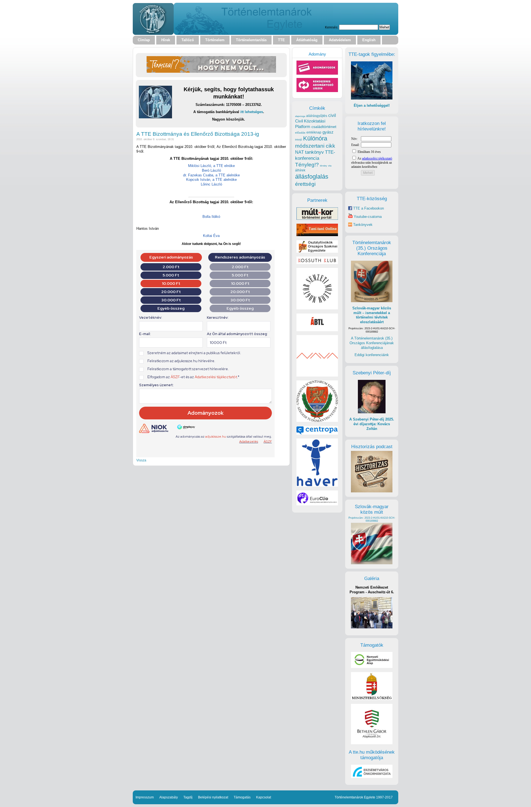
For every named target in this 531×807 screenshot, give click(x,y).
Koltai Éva (211, 236)
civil (332, 115)
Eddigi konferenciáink (372, 355)
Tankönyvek (363, 225)
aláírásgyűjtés (316, 116)
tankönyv (314, 152)
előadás (300, 132)
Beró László (211, 170)
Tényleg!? (307, 165)
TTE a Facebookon (368, 208)
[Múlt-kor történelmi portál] (317, 218)
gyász (328, 132)
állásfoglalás (311, 176)
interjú (298, 139)
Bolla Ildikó (211, 217)
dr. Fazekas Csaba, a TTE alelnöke (211, 175)
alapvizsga (300, 116)
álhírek (300, 170)
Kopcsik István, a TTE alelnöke (211, 179)
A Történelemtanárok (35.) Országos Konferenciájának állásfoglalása (372, 342)
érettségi (305, 184)
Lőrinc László (211, 184)
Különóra (315, 138)
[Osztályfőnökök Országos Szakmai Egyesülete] (317, 251)
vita (329, 165)
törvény (323, 165)
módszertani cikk (315, 146)
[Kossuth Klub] (317, 263)
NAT (299, 152)
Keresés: (331, 27)
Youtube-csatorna (367, 217)
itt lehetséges (251, 112)
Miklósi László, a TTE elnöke (211, 166)
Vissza (141, 460)
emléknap (313, 132)
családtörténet (323, 126)
